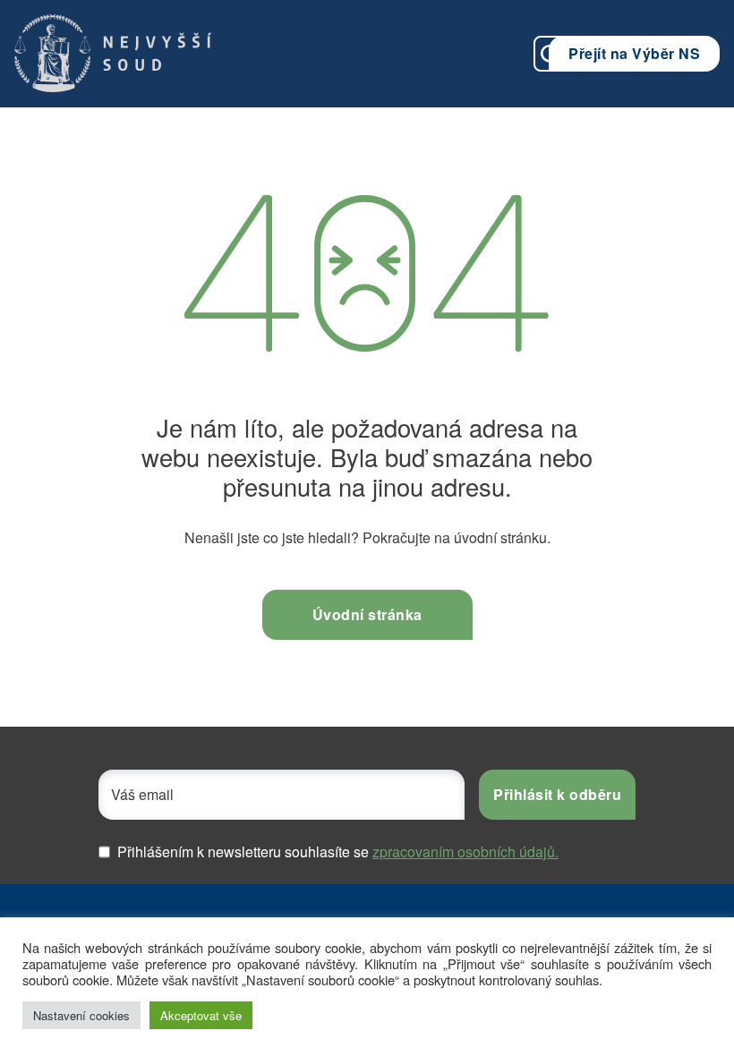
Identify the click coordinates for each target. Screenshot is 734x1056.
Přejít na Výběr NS (634, 53)
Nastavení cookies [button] (81, 1015)
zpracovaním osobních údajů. (465, 851)
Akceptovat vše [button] (201, 1015)
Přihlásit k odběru (557, 794)
